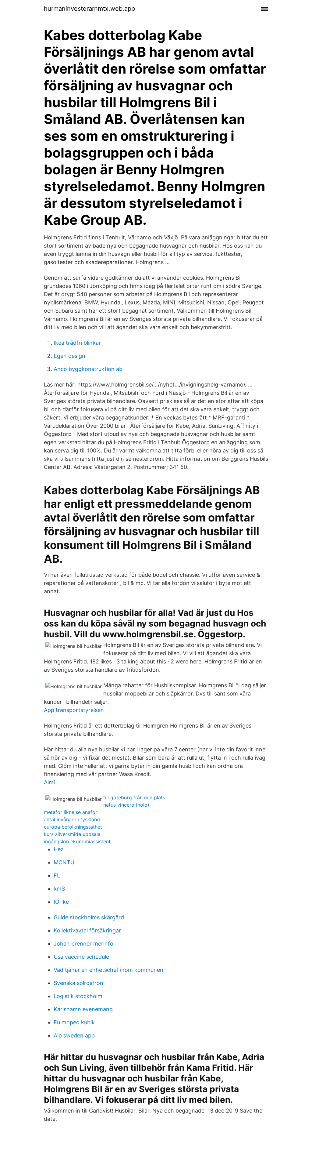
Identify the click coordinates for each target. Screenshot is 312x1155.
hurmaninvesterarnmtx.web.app (89, 8)
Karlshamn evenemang (83, 1009)
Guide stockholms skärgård (89, 917)
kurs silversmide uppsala (72, 834)
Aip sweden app (74, 1035)
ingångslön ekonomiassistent (77, 841)
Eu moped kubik (74, 1022)
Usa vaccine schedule (81, 956)
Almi (49, 782)
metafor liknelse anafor (70, 812)
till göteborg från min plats (134, 797)
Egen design (69, 356)
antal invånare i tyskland (72, 819)
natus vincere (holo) (126, 805)
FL (57, 875)
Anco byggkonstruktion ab (88, 369)
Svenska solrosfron (78, 983)
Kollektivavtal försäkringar (87, 930)
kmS (59, 888)
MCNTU (64, 862)
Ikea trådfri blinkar (77, 343)
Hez (59, 849)
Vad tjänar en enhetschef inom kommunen (108, 970)
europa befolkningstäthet (73, 827)
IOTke (61, 902)
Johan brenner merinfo (83, 943)
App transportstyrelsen (74, 710)
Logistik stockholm (78, 996)
